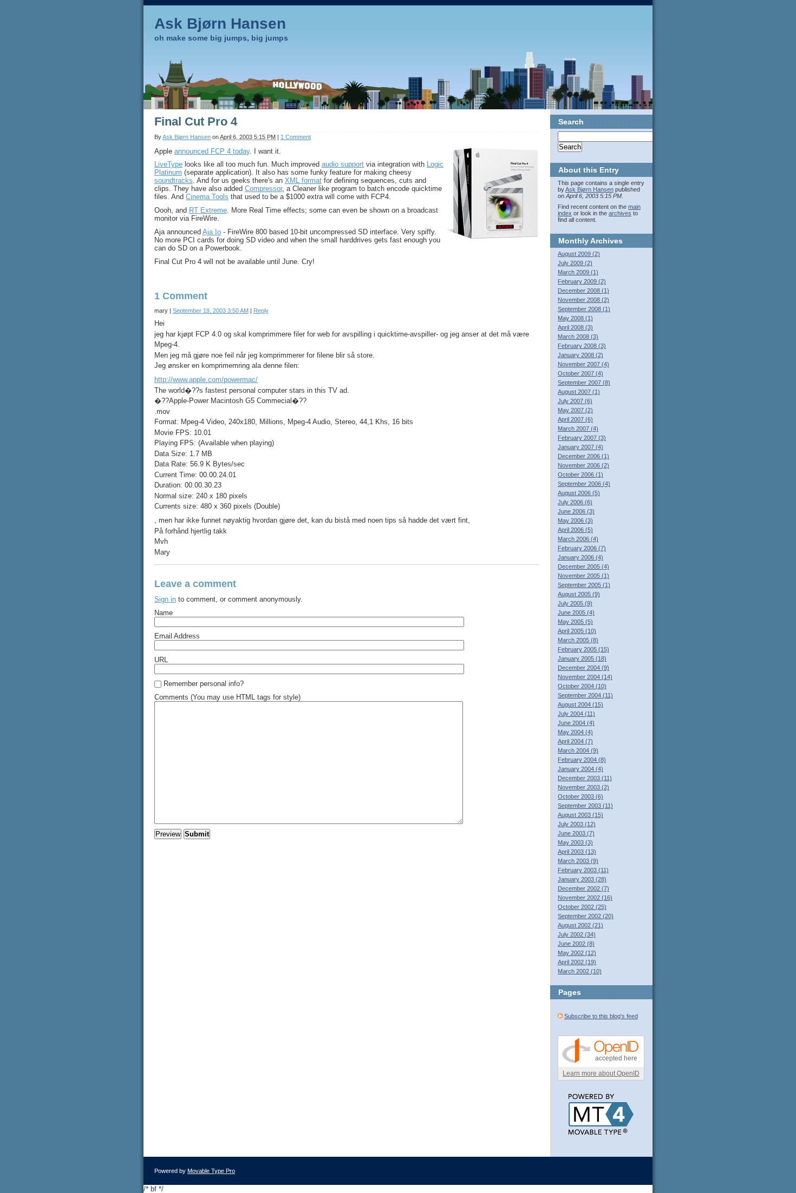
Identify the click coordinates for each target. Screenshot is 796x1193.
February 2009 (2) (582, 281)
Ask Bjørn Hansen (220, 23)
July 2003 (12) (577, 824)
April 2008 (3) (575, 327)
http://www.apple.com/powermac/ (206, 379)
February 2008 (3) (582, 345)
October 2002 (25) (582, 907)
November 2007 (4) (583, 364)
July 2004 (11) (576, 713)
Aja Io (212, 232)
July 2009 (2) (575, 263)
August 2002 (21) (580, 925)
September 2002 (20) (586, 916)
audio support (343, 164)
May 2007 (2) (575, 410)
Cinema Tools (207, 197)
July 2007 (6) (575, 401)
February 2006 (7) (582, 548)
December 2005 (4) (583, 566)
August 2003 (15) (580, 815)
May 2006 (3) (575, 520)
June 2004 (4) (576, 723)
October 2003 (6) (580, 796)
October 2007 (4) (580, 373)
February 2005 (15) (583, 649)
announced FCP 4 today (212, 151)
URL (161, 660)
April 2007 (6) (575, 419)
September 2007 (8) (584, 382)
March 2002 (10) (580, 971)
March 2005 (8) (578, 640)
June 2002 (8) (576, 943)
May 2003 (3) (575, 842)
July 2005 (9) (575, 603)
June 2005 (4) (576, 612)
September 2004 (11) (585, 695)
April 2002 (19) (577, 962)
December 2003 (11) (585, 778)
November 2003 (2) (583, 787)
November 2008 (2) (583, 299)
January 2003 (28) (582, 879)
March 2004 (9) (578, 750)
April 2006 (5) (575, 529)
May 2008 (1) (575, 318)
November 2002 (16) (585, 897)
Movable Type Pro (211, 1171)
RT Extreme (208, 210)
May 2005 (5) (575, 621)
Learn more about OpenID (601, 1073)
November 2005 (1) (583, 575)
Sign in (165, 599)
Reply (261, 310)
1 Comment (295, 137)
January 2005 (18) (582, 658)
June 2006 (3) (576, 511)
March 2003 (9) (578, 861)
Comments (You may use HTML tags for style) (227, 697)
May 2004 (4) (575, 732)
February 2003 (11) (583, 870)
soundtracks (173, 180)
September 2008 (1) (584, 309)
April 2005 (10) (577, 631)
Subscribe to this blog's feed (601, 1016)
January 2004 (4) (580, 769)
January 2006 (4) (580, 557)
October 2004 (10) (582, 686)
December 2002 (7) (583, 888)
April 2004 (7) (575, 741)
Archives (606, 240)
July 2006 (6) (575, 502)
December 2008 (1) (583, 290)
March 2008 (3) (578, 336)
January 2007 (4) (580, 447)
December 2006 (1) (583, 456)
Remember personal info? (204, 684)
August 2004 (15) (580, 704)
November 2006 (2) (583, 465)
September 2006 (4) (584, 483)
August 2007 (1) (579, 391)
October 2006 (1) (580, 474)
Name (163, 613)
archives (620, 213)
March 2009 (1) (578, 272)
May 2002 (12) (577, 953)
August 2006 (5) (579, 493)
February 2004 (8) (582, 759)
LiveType (168, 164)
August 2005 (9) (579, 594)
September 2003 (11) (585, 805)
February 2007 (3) (582, 437)
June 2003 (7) (576, 833)
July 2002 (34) (577, 934)
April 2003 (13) (577, 851)
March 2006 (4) (578, 539)
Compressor (263, 188)
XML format (303, 180)
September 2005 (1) (584, 585)
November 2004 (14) (585, 677)
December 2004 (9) (583, 667)
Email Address (177, 636)
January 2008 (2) (580, 355)
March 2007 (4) (578, 428)
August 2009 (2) (579, 254)
